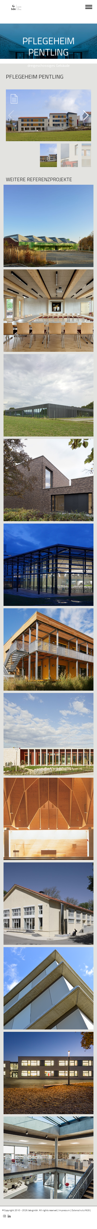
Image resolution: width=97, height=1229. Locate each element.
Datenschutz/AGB (80, 1210)
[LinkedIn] (9, 1214)
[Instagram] (4, 1214)
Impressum (64, 1210)
